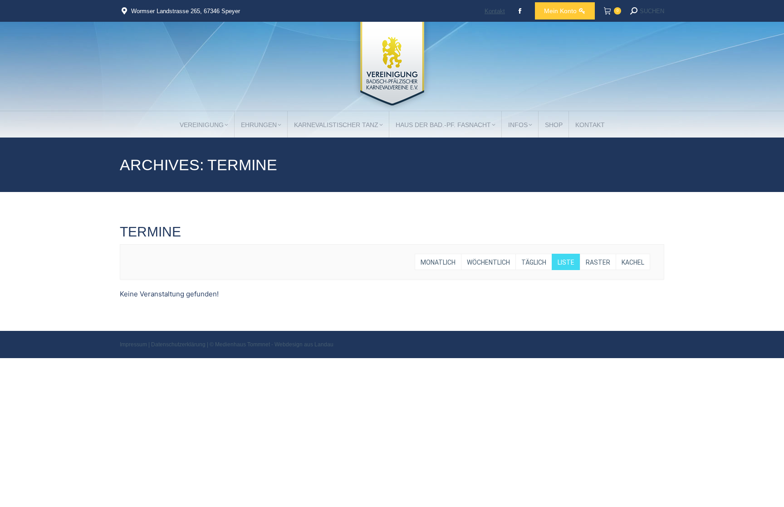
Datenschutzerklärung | (180, 344)
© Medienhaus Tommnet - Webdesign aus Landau (271, 344)
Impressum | (135, 344)
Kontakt (495, 11)
